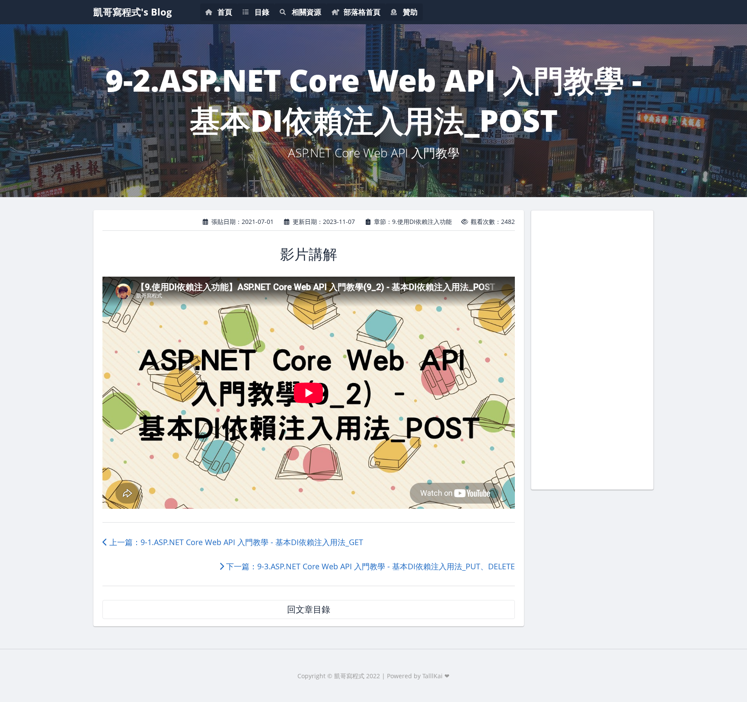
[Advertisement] (592, 349)
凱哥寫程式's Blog (132, 12)
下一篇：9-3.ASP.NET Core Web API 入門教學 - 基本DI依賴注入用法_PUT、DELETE (369, 566)
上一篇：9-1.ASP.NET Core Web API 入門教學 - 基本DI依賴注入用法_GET (235, 542)
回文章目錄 (308, 609)
